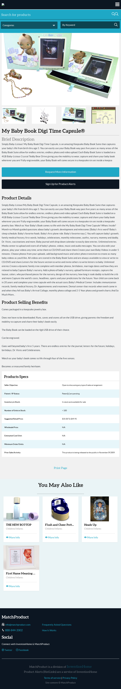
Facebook (23, 650)
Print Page (60, 468)
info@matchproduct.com (17, 624)
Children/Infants (14, 528)
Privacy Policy (70, 678)
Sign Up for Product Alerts (60, 184)
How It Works (49, 630)
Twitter (8, 650)
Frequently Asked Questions (57, 624)
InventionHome (79, 666)
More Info (14, 537)
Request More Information (60, 171)
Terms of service (52, 678)
